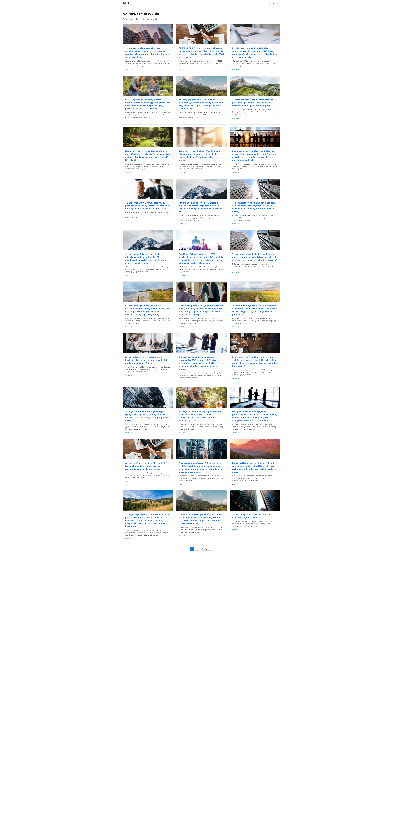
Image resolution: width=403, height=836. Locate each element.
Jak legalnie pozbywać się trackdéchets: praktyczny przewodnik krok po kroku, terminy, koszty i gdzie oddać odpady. (252, 103)
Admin (126, 3)
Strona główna (274, 3)
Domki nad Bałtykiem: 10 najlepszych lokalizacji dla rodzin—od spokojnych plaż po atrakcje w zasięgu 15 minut (147, 360)
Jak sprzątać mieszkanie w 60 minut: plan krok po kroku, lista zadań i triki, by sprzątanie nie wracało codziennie (146, 466)
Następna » (206, 549)
